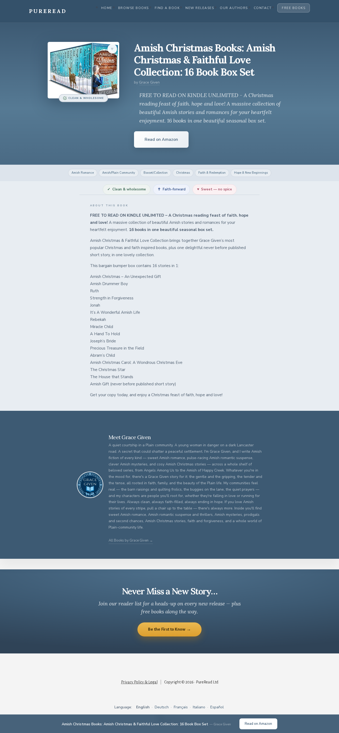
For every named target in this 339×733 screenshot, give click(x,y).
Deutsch (162, 707)
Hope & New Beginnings (251, 173)
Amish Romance (83, 173)
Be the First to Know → (169, 629)
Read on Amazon (161, 139)
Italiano (199, 707)
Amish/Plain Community (118, 173)
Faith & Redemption (212, 173)
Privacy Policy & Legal (139, 682)
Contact (263, 8)
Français (181, 707)
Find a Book (167, 8)
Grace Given (149, 82)
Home (106, 8)
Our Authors (234, 8)
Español (217, 707)
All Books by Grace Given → (131, 540)
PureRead (48, 11)
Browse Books (133, 8)
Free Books (293, 8)
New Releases (199, 8)
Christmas (183, 173)
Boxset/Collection (156, 173)
